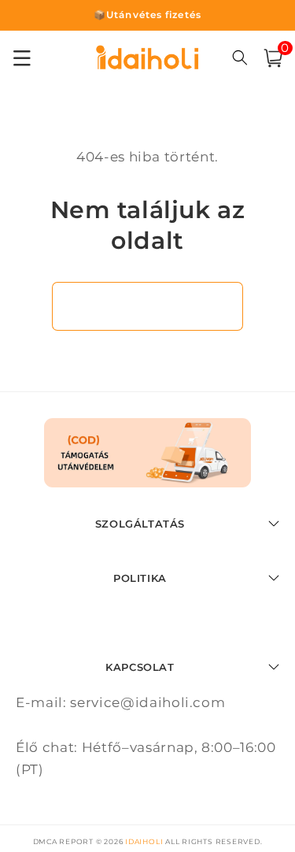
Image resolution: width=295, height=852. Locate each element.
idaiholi (144, 841)
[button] (273, 58)
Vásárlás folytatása (147, 305)
